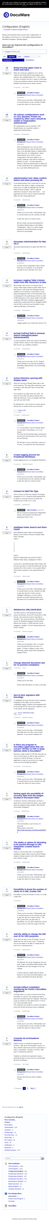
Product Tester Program (15, 1199)
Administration (25, 134)
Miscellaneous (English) (16, 1181)
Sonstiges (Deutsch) (14, 1189)
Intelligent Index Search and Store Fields (30, 528)
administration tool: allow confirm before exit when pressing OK (30, 179)
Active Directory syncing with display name (28, 379)
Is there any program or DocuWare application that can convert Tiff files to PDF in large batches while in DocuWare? (29, 748)
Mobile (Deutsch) (13, 1184)
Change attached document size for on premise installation (29, 664)
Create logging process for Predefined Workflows (27, 456)
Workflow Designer (27, 464)
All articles (11, 1201)
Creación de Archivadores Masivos (26, 1039)
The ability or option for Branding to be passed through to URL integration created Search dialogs (30, 845)
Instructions (12, 1196)
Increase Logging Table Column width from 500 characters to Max (30, 281)
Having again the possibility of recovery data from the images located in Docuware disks (28, 795)
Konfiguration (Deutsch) (15, 1179)
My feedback (30, 60)
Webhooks (8, 1147)
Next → (33, 1088)
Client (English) (13, 1169)
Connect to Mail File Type (26, 491)
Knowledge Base (15, 1193)
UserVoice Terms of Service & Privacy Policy (24, 1218)
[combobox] (23, 1158)
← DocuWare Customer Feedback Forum (15, 29)
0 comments (17, 87)
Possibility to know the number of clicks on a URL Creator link (30, 890)
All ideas (7, 1122)
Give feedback (14, 1163)
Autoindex (8, 1130)
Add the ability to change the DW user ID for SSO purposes (30, 935)
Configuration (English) (16, 1171)
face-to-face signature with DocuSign (27, 696)
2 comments (17, 253)
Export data (8, 1137)
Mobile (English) (13, 1186)
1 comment (17, 134)
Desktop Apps (9, 1132)
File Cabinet (25, 87)
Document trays (26, 766)
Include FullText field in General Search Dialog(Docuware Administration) (29, 335)
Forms (24, 668)
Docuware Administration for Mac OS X (30, 243)
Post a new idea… (10, 1120)
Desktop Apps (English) (15, 1176)
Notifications (8, 1145)
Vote (7, 73)
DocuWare (12, 1206)
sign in (21, 1107)
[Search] (42, 1158)
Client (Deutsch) (13, 1166)
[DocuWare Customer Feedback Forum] (16, 15)
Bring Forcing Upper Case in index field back (27, 69)
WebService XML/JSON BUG (27, 609)
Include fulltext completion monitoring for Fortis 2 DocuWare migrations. (30, 989)
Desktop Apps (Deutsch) (16, 1174)
